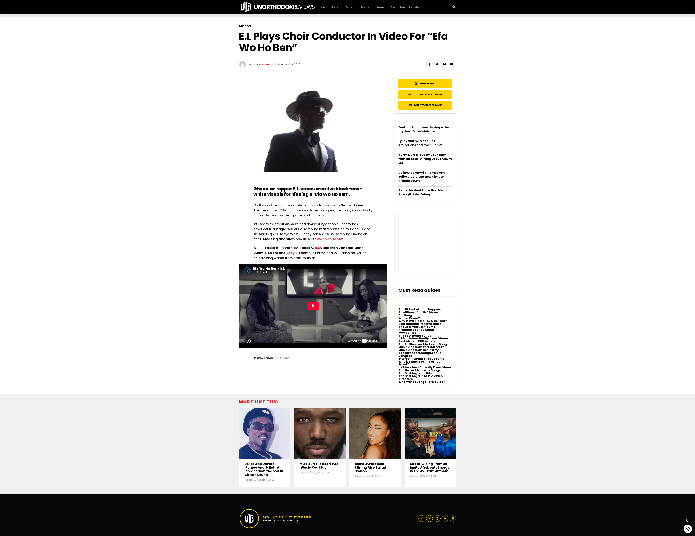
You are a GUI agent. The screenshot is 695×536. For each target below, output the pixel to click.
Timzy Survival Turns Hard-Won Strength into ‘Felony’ (422, 192)
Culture (348, 6)
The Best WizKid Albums (416, 327)
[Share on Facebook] (429, 64)
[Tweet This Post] (437, 64)
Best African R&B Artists (416, 341)
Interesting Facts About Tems (421, 359)
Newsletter (414, 6)
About (267, 516)
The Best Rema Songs (414, 335)
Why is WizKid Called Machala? (422, 321)
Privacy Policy (302, 516)
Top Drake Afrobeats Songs (419, 370)
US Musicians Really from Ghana (423, 338)
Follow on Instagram (427, 94)
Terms (288, 516)
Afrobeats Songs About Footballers (416, 331)
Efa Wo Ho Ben (331, 194)
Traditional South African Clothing (418, 313)
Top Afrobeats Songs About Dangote (419, 354)
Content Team (261, 64)
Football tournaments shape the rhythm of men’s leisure (423, 129)
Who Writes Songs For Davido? (421, 382)
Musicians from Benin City (418, 350)
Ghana (285, 358)
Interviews (364, 6)
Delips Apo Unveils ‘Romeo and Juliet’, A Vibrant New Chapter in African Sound (423, 177)
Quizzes (380, 6)
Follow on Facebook (428, 105)
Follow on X (428, 83)
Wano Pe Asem (329, 239)
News (322, 6)
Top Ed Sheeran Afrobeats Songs (423, 344)
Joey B (292, 253)
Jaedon (248, 479)
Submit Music (398, 6)
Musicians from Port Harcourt (421, 347)
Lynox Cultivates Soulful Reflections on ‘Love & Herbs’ (420, 143)
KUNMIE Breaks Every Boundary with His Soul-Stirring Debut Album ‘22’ (425, 159)
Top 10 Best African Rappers (419, 309)
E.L (277, 358)
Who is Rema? (409, 318)
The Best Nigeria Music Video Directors (420, 377)
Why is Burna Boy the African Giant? (420, 363)
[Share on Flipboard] (444, 64)
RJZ (318, 247)
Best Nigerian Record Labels (419, 324)
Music (335, 6)
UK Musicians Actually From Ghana (425, 367)
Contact (277, 516)
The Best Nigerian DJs (415, 373)
